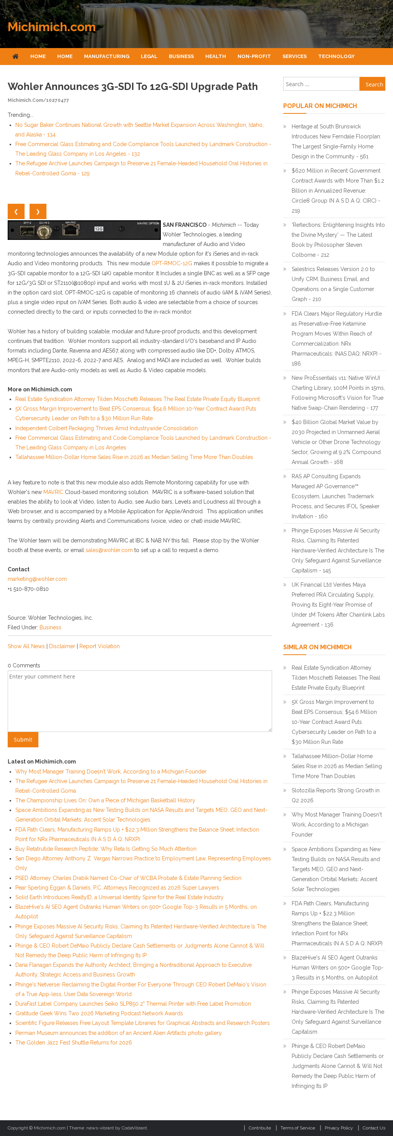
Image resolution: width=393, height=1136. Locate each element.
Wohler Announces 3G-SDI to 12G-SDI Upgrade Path (133, 86)
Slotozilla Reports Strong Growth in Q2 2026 (336, 795)
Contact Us (374, 1128)
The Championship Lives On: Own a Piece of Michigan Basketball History (105, 800)
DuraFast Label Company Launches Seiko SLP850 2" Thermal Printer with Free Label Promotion (133, 1004)
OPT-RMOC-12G (172, 263)
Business (181, 56)
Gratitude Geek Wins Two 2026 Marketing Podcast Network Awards (99, 1013)
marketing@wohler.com (37, 579)
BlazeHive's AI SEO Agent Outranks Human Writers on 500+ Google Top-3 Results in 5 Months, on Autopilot (338, 968)
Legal (149, 56)
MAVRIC (53, 492)
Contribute (260, 1128)
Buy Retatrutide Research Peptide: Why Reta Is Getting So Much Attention (105, 849)
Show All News (26, 646)
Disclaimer (62, 646)
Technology (336, 56)
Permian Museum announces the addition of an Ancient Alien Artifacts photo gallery (118, 1033)
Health (215, 56)
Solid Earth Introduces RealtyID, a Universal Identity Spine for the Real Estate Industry (119, 897)
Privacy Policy (339, 1128)
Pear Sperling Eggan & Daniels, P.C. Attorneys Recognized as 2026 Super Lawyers (117, 888)
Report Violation (99, 646)
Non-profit (254, 56)
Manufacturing (106, 56)
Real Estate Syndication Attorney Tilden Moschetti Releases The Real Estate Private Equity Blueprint (137, 399)
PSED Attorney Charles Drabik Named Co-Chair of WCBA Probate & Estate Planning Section (128, 878)
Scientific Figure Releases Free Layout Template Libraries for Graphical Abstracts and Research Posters (142, 1023)
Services (294, 56)
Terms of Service (298, 1128)
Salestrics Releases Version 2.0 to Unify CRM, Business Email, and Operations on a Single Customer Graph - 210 (333, 284)
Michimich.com (52, 27)
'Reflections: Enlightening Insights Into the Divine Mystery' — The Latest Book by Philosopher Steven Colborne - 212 (338, 240)
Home (38, 56)
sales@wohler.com (109, 550)
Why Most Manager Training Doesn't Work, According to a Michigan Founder (110, 771)
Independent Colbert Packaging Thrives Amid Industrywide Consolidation (106, 428)
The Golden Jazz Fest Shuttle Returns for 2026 (73, 1043)
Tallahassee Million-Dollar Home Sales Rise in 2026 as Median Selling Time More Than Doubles (134, 457)
